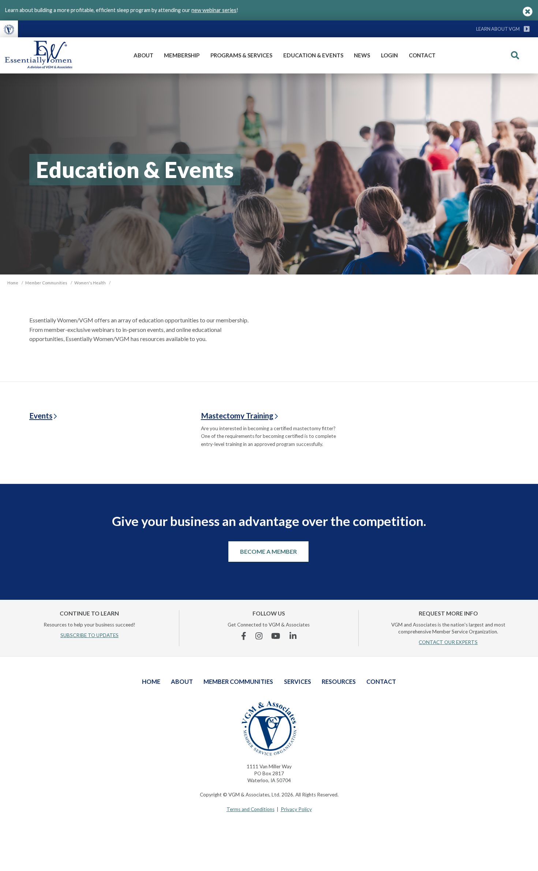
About (143, 55)
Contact (422, 55)
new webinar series (213, 10)
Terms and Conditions (250, 809)
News (362, 55)
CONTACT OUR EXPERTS (448, 642)
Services (297, 681)
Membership (181, 55)
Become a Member (268, 551)
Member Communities (238, 681)
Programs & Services (241, 55)
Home (151, 681)
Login (389, 55)
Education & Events (313, 55)
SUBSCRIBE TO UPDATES (89, 635)
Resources (339, 681)
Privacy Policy (296, 809)
